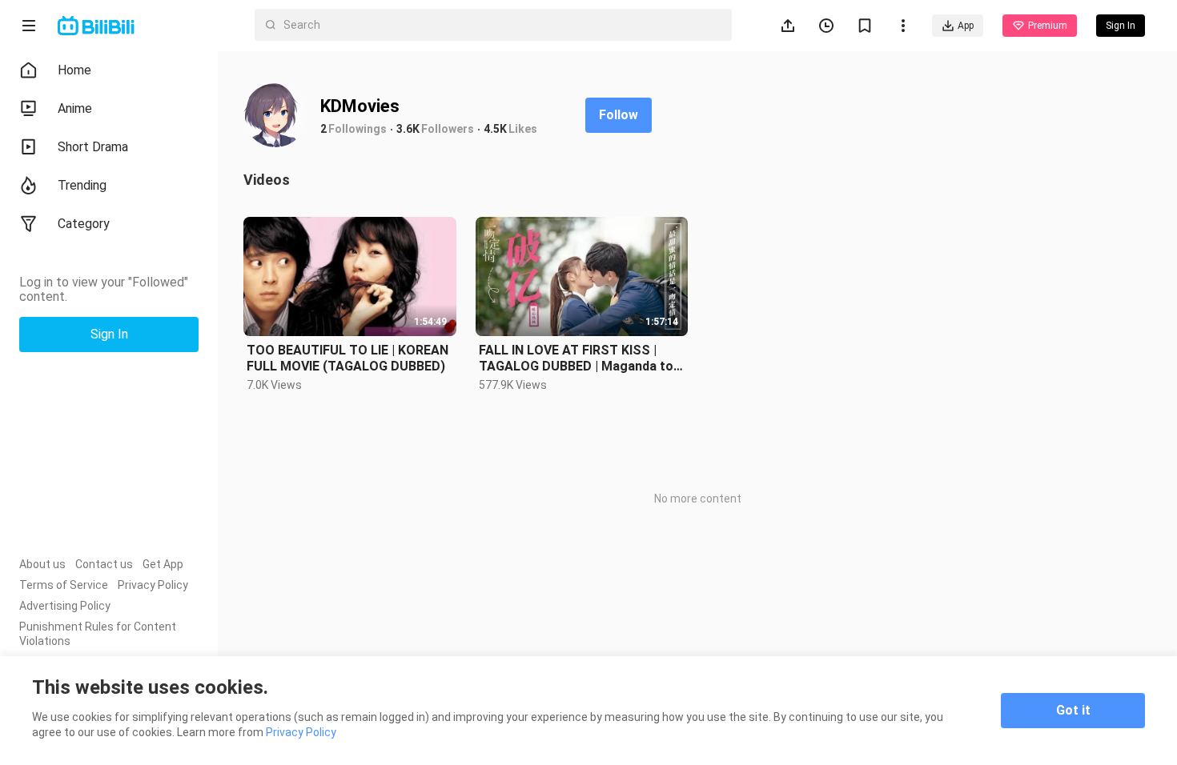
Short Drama (93, 146)
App (966, 25)
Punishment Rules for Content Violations (97, 633)
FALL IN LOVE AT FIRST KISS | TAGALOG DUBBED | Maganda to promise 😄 (576, 358)
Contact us (104, 564)
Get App (163, 564)
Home (74, 70)
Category (84, 223)
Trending (82, 185)
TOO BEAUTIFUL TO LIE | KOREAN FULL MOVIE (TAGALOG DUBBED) (347, 358)
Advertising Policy (64, 605)
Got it (1073, 710)
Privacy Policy (153, 585)
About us (42, 564)
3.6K (408, 128)
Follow (618, 114)
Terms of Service (63, 585)
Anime (75, 108)
